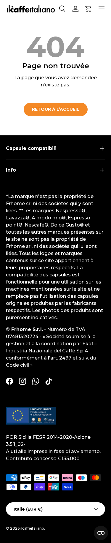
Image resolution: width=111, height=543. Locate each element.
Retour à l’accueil (55, 109)
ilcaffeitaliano (32, 528)
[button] (88, 8)
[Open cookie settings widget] (101, 533)
